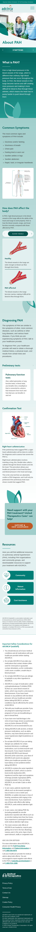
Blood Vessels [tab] (18, 234)
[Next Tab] (32, 233)
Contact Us (6, 893)
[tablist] (18, 234)
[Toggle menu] (32, 8)
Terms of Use (7, 888)
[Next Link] (33, 50)
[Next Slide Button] (33, 365)
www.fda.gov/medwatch (21, 861)
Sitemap (5, 897)
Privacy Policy (7, 883)
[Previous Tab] (4, 233)
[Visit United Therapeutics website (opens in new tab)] (11, 875)
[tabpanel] (18, 269)
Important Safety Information (10, 2)
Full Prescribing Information (26, 2)
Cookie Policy (7, 902)
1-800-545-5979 (11, 850)
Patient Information (22, 848)
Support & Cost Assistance (20, 526)
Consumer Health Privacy (11, 907)
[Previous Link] (3, 50)
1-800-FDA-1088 (11, 863)
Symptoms (18, 50)
